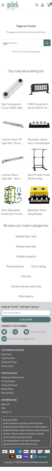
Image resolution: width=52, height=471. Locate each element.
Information (9, 399)
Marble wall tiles (26, 246)
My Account (6, 354)
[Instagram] (15, 331)
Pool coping (38, 266)
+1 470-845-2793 (38, 332)
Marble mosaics (26, 256)
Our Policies (9, 373)
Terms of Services (9, 385)
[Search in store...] (47, 42)
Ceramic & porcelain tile (26, 286)
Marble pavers (15, 266)
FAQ (3, 408)
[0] (49, 5)
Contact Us (6, 412)
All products (26, 296)
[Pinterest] (4, 331)
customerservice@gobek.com (21, 339)
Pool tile (26, 276)
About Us (5, 404)
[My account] (42, 4)
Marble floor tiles (26, 236)
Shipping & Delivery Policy (12, 377)
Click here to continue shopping (26, 51)
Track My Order (8, 358)
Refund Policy (7, 392)
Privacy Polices (8, 381)
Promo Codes (7, 366)
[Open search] (37, 4)
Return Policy (7, 389)
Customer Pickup (9, 362)
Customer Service (12, 349)
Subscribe (26, 319)
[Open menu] (2, 5)
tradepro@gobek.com (14, 440)
